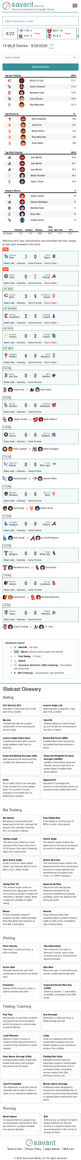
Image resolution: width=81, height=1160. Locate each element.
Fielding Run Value (53, 1056)
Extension (8, 985)
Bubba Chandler (38, 175)
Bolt (46, 1116)
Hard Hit (22, 647)
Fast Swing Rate (51, 817)
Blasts (6, 911)
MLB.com (68, 1149)
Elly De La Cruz (37, 80)
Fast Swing (24, 656)
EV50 (5, 780)
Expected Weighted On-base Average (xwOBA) (59, 757)
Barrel (24, 651)
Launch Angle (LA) (53, 705)
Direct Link (9, 263)
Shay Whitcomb (37, 104)
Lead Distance (10, 1035)
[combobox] (40, 20)
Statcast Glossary (22, 688)
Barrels (7, 720)
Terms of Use (15, 1149)
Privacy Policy (33, 1149)
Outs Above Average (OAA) (17, 1056)
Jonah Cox (36, 125)
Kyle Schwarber (39, 119)
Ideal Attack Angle (12, 860)
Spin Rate (48, 967)
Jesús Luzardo (37, 196)
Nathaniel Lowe (37, 92)
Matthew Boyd (37, 208)
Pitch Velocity (10, 946)
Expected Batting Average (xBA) (20, 755)
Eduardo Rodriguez (39, 202)
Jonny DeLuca (36, 98)
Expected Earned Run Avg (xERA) (58, 986)
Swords (47, 911)
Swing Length (10, 838)
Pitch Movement (52, 946)
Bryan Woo (35, 214)
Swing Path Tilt (11, 884)
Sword (21, 660)
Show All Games (40, 66)
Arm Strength (50, 1014)
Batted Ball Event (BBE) (55, 738)
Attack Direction (51, 860)
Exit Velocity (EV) (12, 705)
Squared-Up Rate (52, 884)
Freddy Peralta (37, 220)
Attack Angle (50, 838)
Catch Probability (12, 1083)
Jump (46, 1035)
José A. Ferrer (37, 181)
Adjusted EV (49, 780)
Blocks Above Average (55, 1083)
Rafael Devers (38, 131)
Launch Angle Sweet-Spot (16, 738)
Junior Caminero (37, 86)
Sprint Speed (10, 1116)
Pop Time (8, 1014)
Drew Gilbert (37, 143)
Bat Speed (8, 817)
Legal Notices (52, 1149)
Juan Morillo (36, 157)
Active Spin (9, 967)
